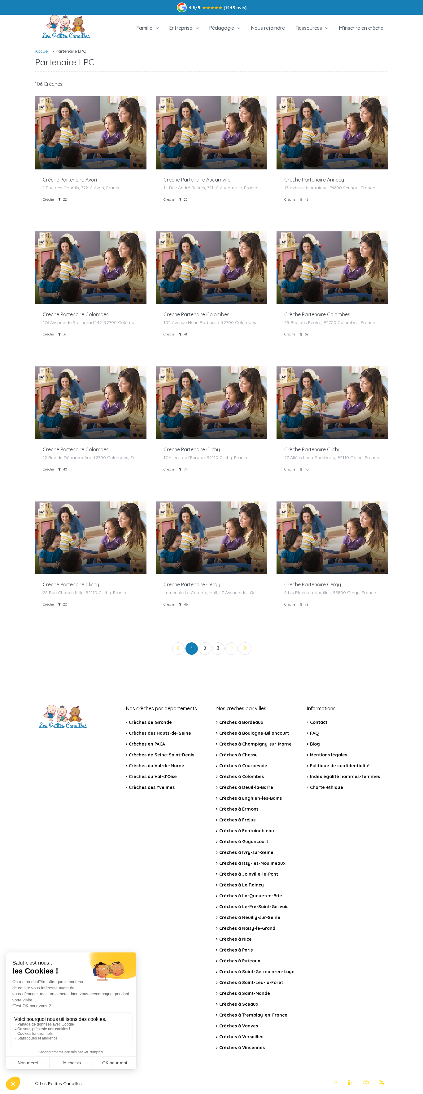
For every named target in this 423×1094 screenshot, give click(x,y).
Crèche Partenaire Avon (70, 180)
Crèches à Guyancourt (243, 841)
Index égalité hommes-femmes (345, 776)
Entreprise (180, 28)
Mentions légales (328, 755)
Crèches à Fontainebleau (246, 831)
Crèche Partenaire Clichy (192, 449)
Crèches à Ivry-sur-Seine (246, 852)
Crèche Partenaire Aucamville (197, 180)
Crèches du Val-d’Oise (153, 776)
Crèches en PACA (147, 744)
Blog (315, 744)
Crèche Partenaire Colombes (76, 314)
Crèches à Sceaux (238, 1004)
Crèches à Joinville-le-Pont (248, 874)
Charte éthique (326, 787)
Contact (318, 722)
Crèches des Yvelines (152, 787)
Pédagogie (221, 28)
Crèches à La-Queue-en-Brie (250, 896)
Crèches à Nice (235, 939)
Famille (144, 28)
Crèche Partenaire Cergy (192, 584)
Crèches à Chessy (238, 755)
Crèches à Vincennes (242, 1047)
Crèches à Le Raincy (241, 885)
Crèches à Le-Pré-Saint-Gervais (253, 906)
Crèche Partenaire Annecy (314, 180)
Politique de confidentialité (340, 765)
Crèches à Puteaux (239, 961)
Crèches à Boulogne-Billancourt (254, 733)
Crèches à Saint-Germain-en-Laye (256, 971)
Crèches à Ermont (238, 809)
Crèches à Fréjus (237, 820)
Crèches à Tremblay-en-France (253, 1015)
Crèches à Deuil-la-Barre (246, 787)
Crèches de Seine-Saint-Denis (161, 755)
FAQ (314, 733)
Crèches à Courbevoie (243, 765)
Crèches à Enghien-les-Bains (250, 798)
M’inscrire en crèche (361, 28)
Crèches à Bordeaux (241, 722)
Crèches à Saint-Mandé (244, 993)
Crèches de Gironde (150, 722)
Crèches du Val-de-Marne (156, 765)
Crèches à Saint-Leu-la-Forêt (251, 982)
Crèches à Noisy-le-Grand (247, 928)
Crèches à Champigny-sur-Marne (255, 744)
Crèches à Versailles (241, 1036)
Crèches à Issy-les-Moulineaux (252, 863)
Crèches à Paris (236, 950)
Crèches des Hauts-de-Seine (160, 733)
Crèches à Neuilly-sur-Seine (249, 917)
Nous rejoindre (268, 28)
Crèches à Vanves (238, 1026)
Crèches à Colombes (241, 776)
